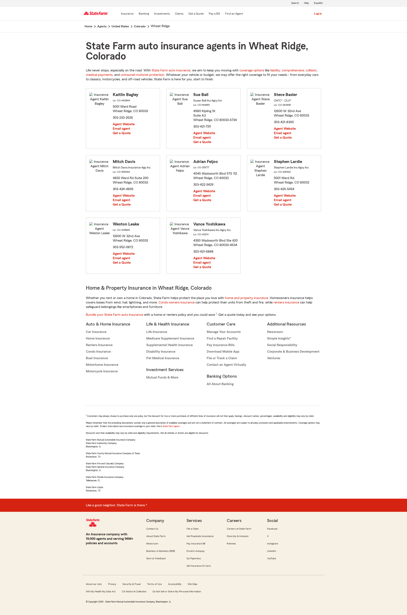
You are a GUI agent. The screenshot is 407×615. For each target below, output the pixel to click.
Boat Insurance (97, 358)
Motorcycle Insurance (102, 371)
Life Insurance (156, 332)
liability (275, 70)
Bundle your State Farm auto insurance (114, 314)
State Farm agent (171, 426)
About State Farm (156, 536)
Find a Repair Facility (222, 338)
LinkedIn (271, 551)
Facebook (272, 528)
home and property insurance (246, 298)
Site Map (192, 584)
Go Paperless (194, 558)
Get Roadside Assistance (200, 536)
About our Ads (94, 584)
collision (311, 70)
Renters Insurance (99, 345)
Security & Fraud (132, 584)
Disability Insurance (160, 351)
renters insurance (286, 302)
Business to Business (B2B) (160, 551)
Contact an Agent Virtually (226, 364)
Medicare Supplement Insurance (170, 338)
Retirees (231, 543)
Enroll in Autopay (196, 551)
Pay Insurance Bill (196, 543)
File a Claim (193, 528)
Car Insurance (96, 332)
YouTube (271, 558)
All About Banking (220, 384)
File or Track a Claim (222, 358)
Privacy (112, 584)
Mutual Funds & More (162, 377)
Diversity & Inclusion (237, 536)
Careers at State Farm (239, 528)
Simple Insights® (279, 338)
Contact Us (152, 528)
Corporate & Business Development (293, 351)
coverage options (252, 70)
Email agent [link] (121, 128)
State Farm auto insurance (171, 70)
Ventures (273, 358)
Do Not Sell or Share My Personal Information (177, 591)
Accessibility (174, 584)
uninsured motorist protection (142, 75)
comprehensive (293, 70)
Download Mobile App (223, 351)
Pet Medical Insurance (162, 358)
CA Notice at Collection (134, 591)
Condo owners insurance (177, 302)
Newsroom (275, 332)
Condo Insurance (98, 351)
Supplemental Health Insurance (169, 345)
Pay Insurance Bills (220, 345)
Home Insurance (98, 338)
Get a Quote (122, 133)
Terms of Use (154, 584)
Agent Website (124, 124)
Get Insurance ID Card (199, 566)
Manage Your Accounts (224, 332)
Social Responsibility (282, 345)
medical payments (99, 75)
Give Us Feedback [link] (156, 558)
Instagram (272, 543)
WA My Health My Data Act (101, 591)
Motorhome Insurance (102, 364)
